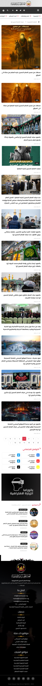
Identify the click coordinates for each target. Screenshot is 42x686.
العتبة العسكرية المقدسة (21, 666)
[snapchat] (13, 678)
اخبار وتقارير (35, 321)
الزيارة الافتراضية (21, 623)
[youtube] (17, 10)
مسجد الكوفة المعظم (21, 671)
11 (24, 442)
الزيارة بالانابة (21, 617)
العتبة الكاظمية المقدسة (21, 660)
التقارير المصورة (34, 132)
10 (29, 442)
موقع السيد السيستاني (21, 639)
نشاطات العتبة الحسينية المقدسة (30, 290)
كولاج (37, 67)
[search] (7, 10)
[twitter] (20, 10)
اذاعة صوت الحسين (21, 628)
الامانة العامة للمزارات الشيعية (21, 644)
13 (15, 442)
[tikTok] (9, 678)
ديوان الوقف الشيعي (21, 641)
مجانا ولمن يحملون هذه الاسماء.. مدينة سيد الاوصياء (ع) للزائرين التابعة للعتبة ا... (15, 547)
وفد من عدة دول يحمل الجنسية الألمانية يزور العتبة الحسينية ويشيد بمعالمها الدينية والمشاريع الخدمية (22, 328)
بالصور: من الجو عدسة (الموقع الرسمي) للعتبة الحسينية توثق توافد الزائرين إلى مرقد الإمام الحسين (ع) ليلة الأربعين (22, 427)
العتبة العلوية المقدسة (21, 657)
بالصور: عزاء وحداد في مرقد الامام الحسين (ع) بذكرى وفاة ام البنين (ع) (22, 394)
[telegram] (18, 678)
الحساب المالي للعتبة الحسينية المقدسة (21, 607)
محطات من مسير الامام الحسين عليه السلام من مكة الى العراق (21, 74)
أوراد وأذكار (21, 625)
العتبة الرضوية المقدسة (21, 663)
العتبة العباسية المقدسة (21, 668)
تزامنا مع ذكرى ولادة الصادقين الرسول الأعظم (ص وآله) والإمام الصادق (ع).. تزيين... (15, 524)
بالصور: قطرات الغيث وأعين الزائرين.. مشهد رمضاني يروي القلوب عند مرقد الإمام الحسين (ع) (22, 233)
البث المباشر (21, 620)
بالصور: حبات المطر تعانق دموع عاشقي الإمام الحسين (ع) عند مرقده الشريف (22, 296)
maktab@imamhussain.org (21, 598)
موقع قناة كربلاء (21, 647)
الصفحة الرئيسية (32, 22)
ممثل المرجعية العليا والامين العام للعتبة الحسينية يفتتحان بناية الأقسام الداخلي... (16, 513)
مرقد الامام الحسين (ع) (17, 22)
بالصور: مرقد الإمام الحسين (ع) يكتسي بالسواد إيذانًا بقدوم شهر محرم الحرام (22, 138)
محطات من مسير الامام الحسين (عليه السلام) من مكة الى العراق (22, 107)
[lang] (3, 10)
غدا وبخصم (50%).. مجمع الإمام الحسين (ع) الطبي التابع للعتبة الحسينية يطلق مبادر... (14, 536)
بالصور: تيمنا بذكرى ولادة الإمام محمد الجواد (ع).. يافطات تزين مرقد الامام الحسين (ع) (23, 265)
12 (20, 442)
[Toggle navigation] (38, 10)
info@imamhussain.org (21, 595)
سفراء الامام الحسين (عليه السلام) (29, 168)
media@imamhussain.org (21, 601)
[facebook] (24, 10)
